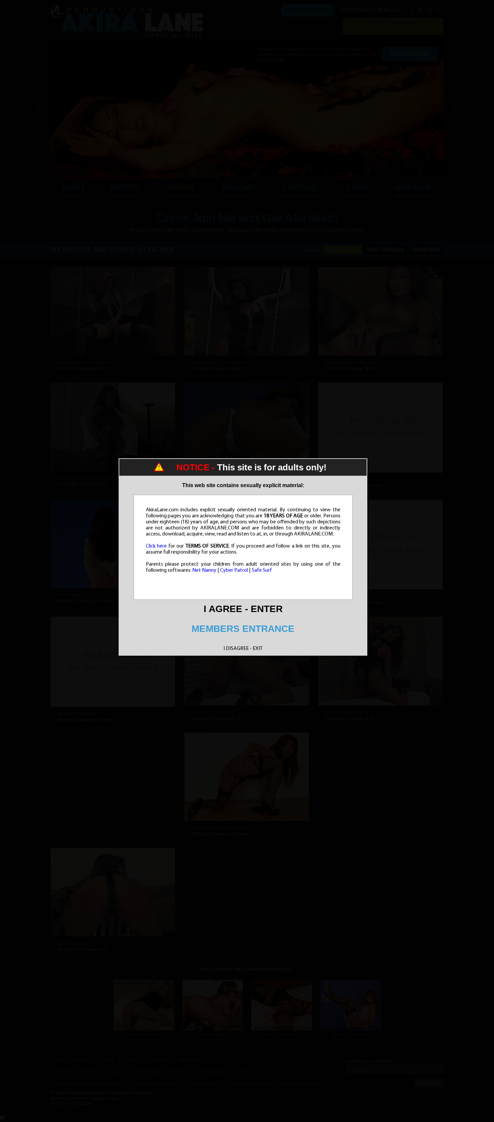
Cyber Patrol (234, 570)
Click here (156, 546)
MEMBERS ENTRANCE (243, 628)
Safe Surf (262, 570)
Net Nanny (204, 570)
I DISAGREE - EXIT (242, 648)
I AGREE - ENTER (243, 609)
